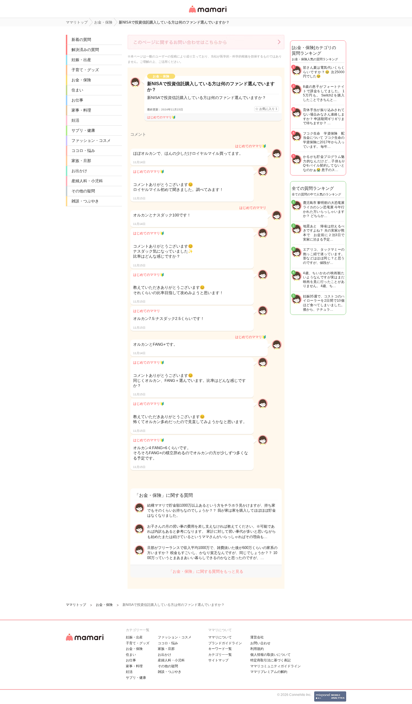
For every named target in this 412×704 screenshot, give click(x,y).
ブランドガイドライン (225, 643)
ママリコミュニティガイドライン (275, 666)
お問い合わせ (260, 643)
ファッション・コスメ (91, 140)
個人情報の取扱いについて (270, 655)
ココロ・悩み (83, 150)
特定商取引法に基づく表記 (270, 660)
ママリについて (220, 637)
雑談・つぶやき (85, 201)
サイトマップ (218, 660)
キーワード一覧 (220, 649)
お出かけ (79, 171)
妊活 (75, 120)
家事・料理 (81, 110)
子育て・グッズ (85, 70)
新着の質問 (81, 39)
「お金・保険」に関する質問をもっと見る (206, 571)
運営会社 (257, 637)
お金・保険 (81, 80)
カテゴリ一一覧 (220, 655)
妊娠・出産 (81, 59)
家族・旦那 (81, 160)
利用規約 (257, 649)
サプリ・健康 (83, 130)
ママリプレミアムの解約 (268, 672)
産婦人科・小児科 (87, 181)
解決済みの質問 (85, 49)
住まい (77, 90)
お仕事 (77, 100)
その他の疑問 (83, 191)
